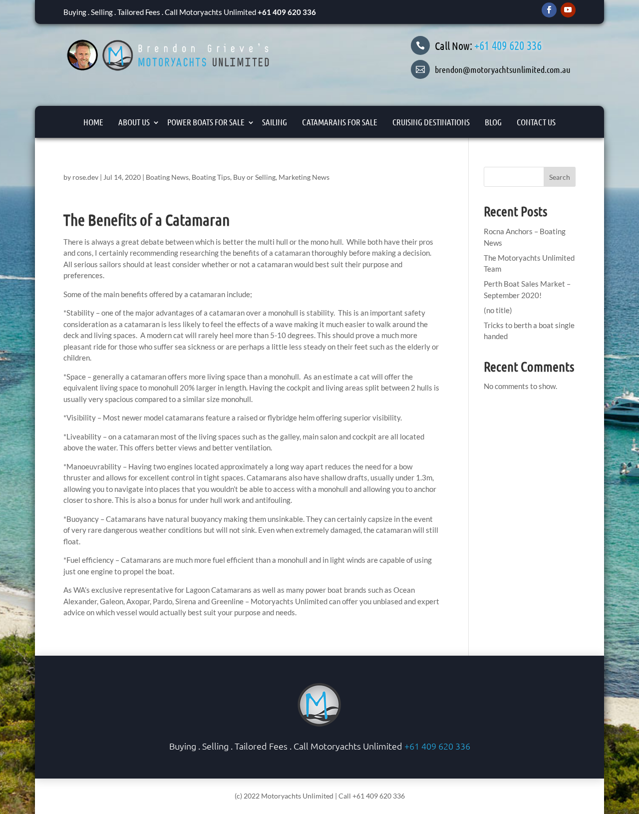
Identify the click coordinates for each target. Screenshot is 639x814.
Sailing (274, 122)
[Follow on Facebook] (549, 9)
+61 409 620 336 (287, 11)
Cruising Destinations (431, 122)
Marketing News (304, 177)
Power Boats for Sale (206, 122)
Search (559, 177)
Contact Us (536, 122)
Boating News (167, 177)
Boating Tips (211, 177)
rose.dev (85, 177)
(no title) (498, 310)
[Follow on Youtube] (568, 9)
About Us (134, 122)
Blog (493, 122)
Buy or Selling (254, 177)
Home (93, 122)
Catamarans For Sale (339, 122)
